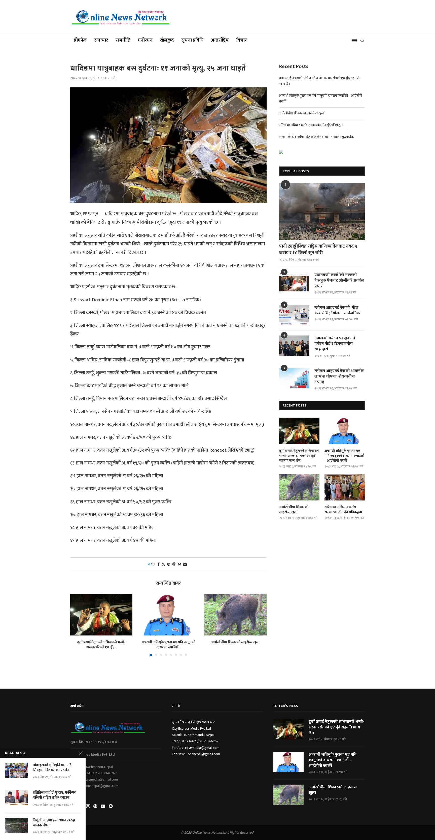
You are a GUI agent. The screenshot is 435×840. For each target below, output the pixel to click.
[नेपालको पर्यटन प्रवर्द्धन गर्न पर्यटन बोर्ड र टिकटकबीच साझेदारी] (294, 345)
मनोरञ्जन (145, 40)
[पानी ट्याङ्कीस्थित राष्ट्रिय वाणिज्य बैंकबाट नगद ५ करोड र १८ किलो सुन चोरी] (322, 212)
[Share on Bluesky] (179, 564)
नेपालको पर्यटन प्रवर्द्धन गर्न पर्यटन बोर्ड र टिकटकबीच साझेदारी (334, 343)
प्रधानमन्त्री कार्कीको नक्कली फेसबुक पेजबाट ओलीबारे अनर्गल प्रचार (339, 280)
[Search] (362, 40)
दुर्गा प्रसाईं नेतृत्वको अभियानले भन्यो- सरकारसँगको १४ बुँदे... (101, 644)
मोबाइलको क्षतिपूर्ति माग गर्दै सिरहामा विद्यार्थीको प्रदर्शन (52, 768)
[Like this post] (153, 564)
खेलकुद (167, 40)
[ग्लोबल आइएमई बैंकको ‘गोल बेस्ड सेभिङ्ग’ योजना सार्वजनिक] (294, 315)
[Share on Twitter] (163, 564)
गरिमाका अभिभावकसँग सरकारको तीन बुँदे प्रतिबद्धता (311, 125)
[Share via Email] (185, 564)
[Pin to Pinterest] (168, 564)
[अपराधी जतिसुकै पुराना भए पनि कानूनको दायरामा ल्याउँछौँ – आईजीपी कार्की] (168, 614)
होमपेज (80, 40)
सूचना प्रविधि (192, 40)
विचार (241, 40)
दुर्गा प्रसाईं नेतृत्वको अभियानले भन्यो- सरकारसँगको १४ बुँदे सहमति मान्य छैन (299, 455)
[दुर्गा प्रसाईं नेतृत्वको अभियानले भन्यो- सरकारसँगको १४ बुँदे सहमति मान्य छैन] (101, 614)
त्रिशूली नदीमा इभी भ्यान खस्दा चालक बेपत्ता (54, 823)
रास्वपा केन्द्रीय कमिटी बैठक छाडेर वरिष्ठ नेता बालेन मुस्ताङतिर (316, 137)
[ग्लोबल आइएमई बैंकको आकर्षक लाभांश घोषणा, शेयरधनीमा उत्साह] (294, 378)
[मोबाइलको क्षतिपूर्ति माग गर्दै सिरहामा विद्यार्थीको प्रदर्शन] (16, 770)
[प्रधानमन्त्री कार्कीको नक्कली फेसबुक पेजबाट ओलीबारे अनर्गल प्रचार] (294, 282)
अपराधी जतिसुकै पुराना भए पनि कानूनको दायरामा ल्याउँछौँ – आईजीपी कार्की (344, 455)
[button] (77, 625)
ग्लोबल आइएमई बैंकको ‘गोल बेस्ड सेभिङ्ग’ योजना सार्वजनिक (337, 310)
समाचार (101, 40)
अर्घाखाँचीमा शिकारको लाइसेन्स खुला (235, 642)
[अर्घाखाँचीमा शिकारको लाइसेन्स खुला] (235, 614)
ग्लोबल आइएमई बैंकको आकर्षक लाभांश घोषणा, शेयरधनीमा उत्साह (339, 376)
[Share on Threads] (174, 564)
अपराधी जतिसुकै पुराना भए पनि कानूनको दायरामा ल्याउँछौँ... (168, 644)
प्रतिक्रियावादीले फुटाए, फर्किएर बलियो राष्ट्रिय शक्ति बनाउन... (54, 795)
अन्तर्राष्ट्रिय (220, 40)
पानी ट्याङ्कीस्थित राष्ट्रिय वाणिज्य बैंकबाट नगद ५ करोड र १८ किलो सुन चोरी (318, 249)
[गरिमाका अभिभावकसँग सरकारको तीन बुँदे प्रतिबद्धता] (344, 487)
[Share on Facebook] (159, 564)
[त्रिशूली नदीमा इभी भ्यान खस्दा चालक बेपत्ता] (16, 825)
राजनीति (123, 40)
